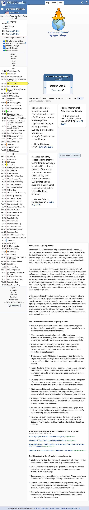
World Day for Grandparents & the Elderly (16, 258)
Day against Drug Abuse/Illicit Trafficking (15, 114)
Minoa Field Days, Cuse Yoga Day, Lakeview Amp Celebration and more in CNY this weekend (56, 445)
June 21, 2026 (14, 31)
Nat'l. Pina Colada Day (14, 187)
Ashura (9, 111)
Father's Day (11, 74)
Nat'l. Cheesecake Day (14, 279)
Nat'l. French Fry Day (14, 184)
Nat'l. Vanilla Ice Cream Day (16, 238)
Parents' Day (11, 254)
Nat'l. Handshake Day (14, 108)
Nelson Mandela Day (14, 224)
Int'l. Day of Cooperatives (15, 168)
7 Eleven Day (11, 190)
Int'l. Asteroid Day (13, 147)
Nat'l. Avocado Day (13, 285)
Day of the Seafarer (14, 106)
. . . (13, 68)
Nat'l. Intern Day (12, 282)
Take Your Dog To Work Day (16, 118)
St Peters (10, 144)
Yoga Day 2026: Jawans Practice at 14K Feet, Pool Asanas (57, 450)
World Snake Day (13, 215)
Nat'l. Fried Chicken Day (15, 176)
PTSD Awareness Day (14, 136)
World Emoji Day (12, 221)
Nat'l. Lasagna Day (13, 270)
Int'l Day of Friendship (14, 276)
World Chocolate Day (14, 179)
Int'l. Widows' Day (13, 96)
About (38, 508)
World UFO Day (12, 159)
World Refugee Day (13, 71)
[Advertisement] (58, 55)
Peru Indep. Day (12, 267)
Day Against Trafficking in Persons (16, 273)
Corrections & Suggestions (69, 508)
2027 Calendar (13, 299)
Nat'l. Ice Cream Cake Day (16, 130)
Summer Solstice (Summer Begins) (16, 90)
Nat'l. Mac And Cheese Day (16, 207)
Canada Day (11, 156)
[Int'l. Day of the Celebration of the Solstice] (45, 87)
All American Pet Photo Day (16, 193)
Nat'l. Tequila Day (13, 249)
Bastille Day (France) (14, 201)
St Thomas (11, 162)
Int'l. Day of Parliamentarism (13, 150)
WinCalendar (16, 2)
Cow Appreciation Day (14, 204)
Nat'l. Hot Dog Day (13, 210)
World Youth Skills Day (14, 212)
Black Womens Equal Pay (15, 235)
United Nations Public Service (14, 99)
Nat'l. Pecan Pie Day (14, 198)
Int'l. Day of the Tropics (15, 139)
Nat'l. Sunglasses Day (14, 133)
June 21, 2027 (14, 34)
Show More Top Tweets (69, 155)
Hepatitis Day (11, 264)
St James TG (11, 252)
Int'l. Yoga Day (12, 84)
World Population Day (14, 196)
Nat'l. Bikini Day (12, 170)
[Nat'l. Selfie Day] (71, 87)
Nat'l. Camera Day (13, 142)
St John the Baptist (13, 103)
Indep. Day (10, 165)
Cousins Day (11, 243)
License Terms (54, 508)
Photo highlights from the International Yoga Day (52, 437)
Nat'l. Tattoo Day (12, 218)
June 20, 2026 (46, 146)
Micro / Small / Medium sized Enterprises (15, 127)
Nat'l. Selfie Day (12, 86)
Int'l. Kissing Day (12, 173)
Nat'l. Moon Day (12, 232)
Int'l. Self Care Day (13, 246)
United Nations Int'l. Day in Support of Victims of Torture (16, 122)
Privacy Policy (45, 508)
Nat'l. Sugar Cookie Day (15, 182)
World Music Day (12, 93)
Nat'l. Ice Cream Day (14, 226)
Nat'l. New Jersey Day (14, 261)
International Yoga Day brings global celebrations (53, 440)
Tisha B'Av (10, 240)
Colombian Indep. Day (14, 229)
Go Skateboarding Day (14, 77)
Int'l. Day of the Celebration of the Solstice (16, 80)
